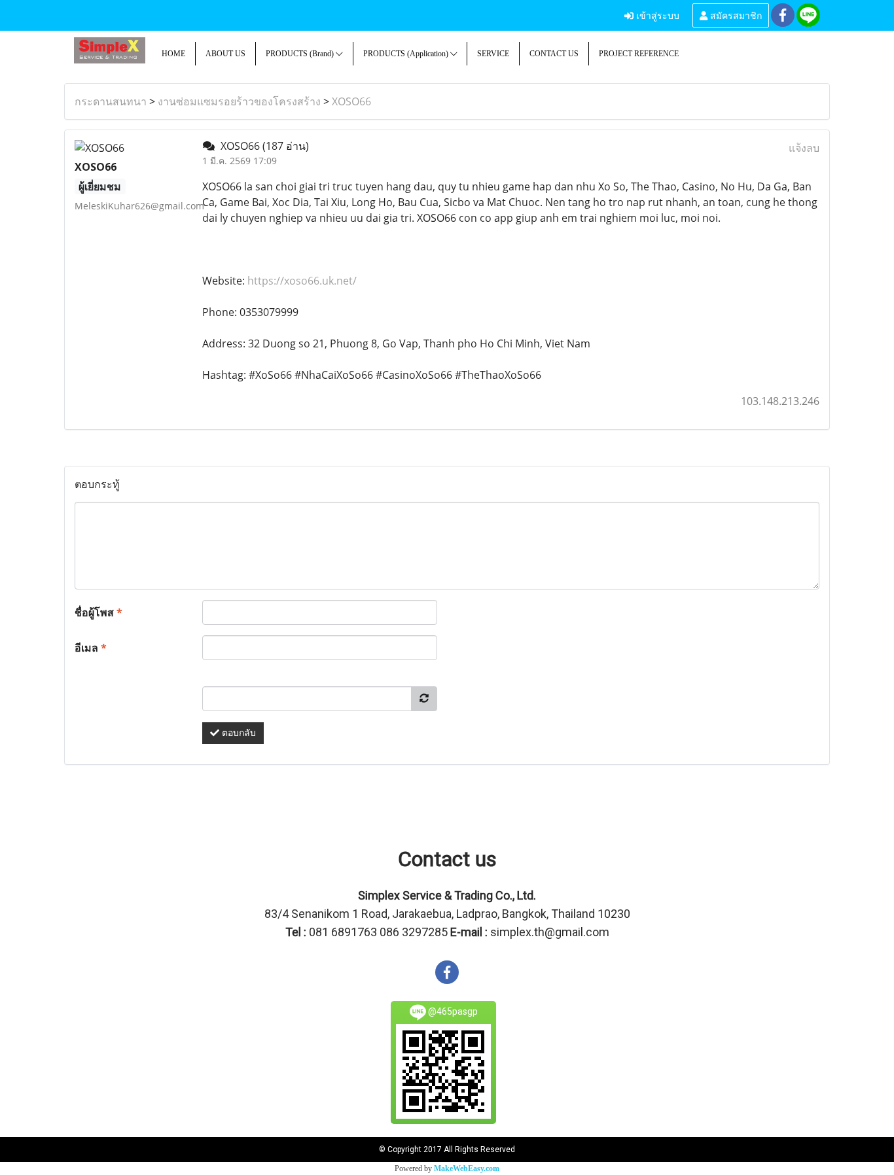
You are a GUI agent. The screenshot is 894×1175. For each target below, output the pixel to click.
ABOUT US (225, 53)
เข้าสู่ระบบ (656, 15)
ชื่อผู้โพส (98, 612)
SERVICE (493, 53)
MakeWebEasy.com (466, 1168)
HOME (173, 53)
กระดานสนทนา (111, 101)
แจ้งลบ (804, 148)
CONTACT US (554, 53)
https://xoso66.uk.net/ (302, 280)
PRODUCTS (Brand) (301, 53)
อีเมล (91, 647)
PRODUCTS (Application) (406, 53)
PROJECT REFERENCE (639, 53)
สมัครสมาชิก (734, 15)
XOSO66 (351, 101)
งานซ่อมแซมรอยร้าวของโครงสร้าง (239, 101)
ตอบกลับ (237, 733)
